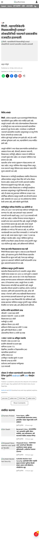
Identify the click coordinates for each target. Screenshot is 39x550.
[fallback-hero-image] (8, 419)
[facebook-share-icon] (11, 77)
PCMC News (22, 398)
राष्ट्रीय (23, 6)
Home (9, 6)
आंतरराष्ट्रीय (29, 6)
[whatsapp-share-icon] (3, 77)
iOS (26, 376)
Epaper (3, 6)
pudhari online (31, 398)
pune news (5, 398)
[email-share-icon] (20, 77)
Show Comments (19, 403)
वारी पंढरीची (16, 6)
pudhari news (13, 398)
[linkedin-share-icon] (15, 77)
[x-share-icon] (7, 77)
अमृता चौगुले (5, 64)
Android (16, 376)
